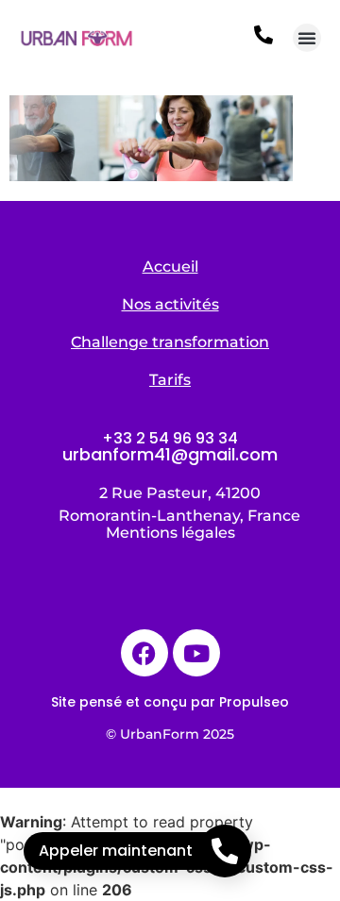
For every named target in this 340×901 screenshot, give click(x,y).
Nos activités (170, 304)
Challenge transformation (170, 342)
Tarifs (170, 380)
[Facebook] (144, 652)
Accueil (170, 266)
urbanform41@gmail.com (170, 454)
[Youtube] (196, 652)
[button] (307, 38)
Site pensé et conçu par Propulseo (170, 701)
